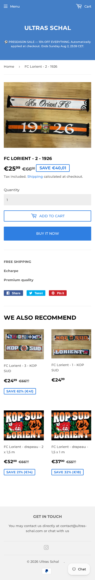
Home (9, 66)
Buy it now (47, 233)
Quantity (12, 190)
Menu (15, 6)
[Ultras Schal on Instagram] (46, 548)
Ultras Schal (47, 27)
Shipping (35, 176)
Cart (87, 6)
